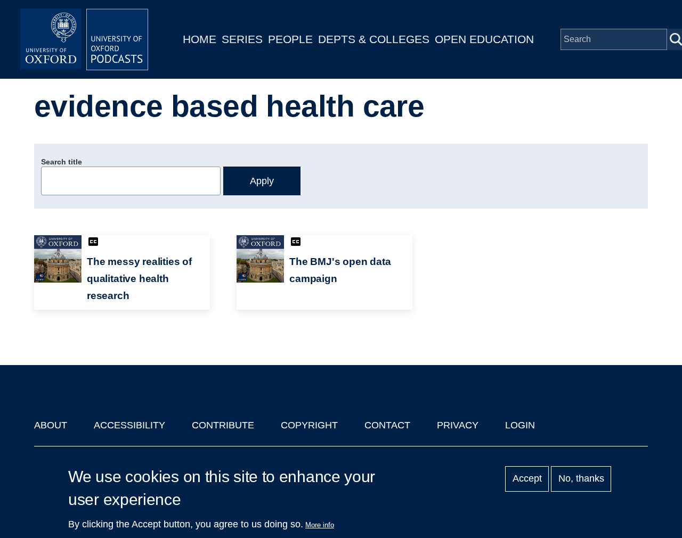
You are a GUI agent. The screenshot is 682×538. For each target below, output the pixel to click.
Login (520, 425)
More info (319, 525)
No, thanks (581, 479)
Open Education (484, 39)
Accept (527, 479)
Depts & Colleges (373, 39)
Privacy (457, 425)
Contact (387, 425)
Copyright (309, 425)
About (50, 425)
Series (242, 39)
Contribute (223, 425)
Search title (61, 162)
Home (199, 39)
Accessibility (129, 425)
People (290, 39)
